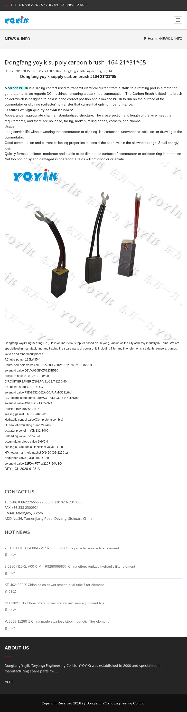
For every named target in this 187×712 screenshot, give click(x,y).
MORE (9, 682)
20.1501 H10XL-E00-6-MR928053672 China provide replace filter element (62, 548)
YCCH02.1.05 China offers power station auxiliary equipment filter (55, 603)
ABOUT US (17, 647)
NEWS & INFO (171, 38)
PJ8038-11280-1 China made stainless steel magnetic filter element (57, 621)
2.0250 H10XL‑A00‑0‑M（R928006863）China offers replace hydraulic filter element (70, 566)
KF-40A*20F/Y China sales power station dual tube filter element (54, 585)
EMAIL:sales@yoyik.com (24, 513)
